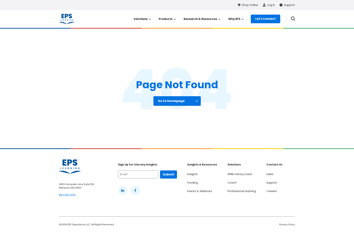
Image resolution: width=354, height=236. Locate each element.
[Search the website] (293, 19)
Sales (269, 174)
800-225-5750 (67, 194)
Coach (232, 182)
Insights (192, 174)
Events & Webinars (199, 191)
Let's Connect (265, 19)
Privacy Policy (287, 224)
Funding (192, 182)
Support (271, 182)
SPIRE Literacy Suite (240, 174)
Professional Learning (242, 191)
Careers (271, 191)
